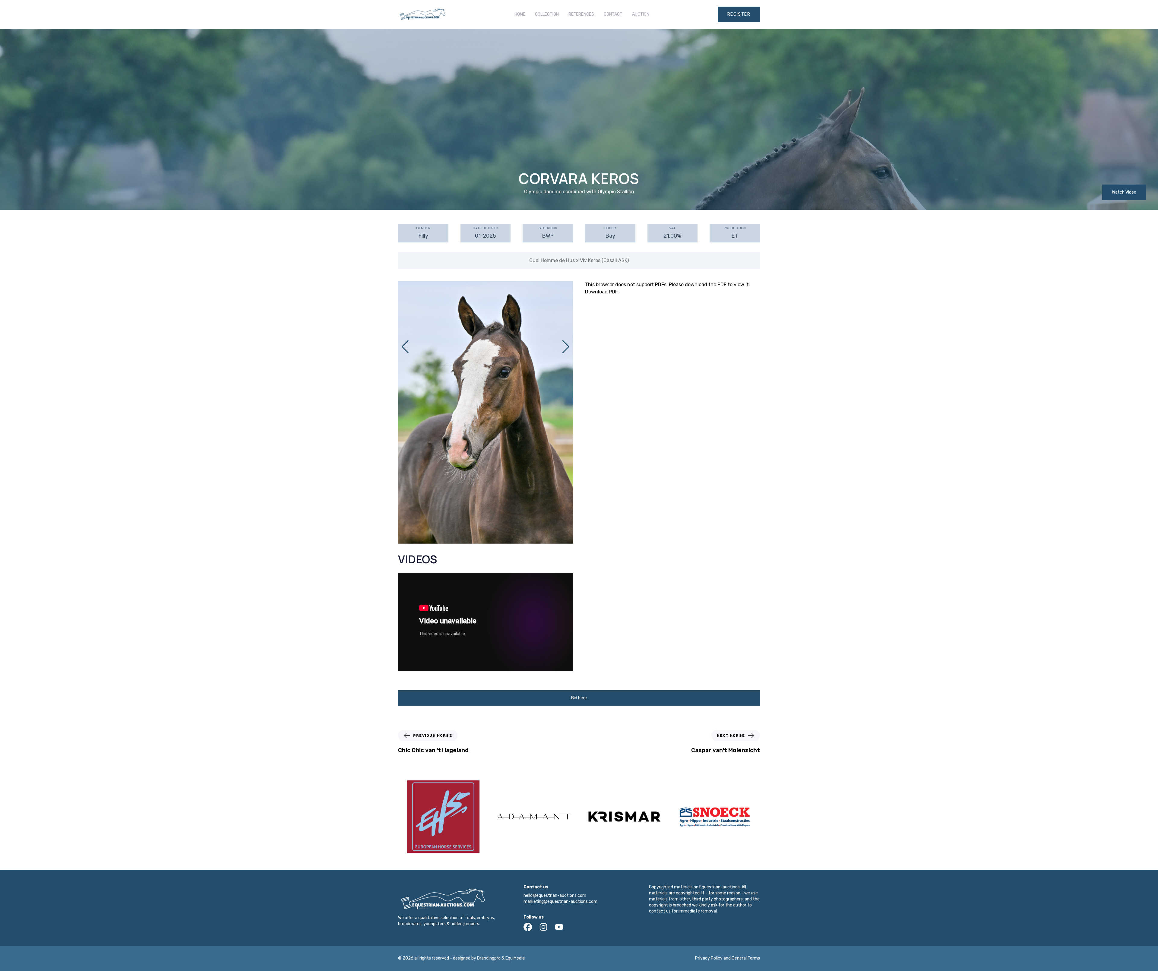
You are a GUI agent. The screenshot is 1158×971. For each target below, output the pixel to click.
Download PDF (601, 292)
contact (613, 14)
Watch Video (1124, 192)
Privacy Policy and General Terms (727, 958)
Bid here (579, 698)
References (581, 14)
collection (547, 14)
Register (738, 14)
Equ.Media (515, 958)
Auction (640, 14)
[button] (566, 346)
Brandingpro (489, 958)
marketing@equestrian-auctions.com (560, 901)
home (519, 14)
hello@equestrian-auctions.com (555, 895)
